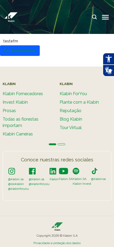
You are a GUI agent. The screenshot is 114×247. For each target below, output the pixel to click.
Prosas (9, 110)
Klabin (54, 179)
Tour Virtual (71, 127)
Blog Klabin (71, 119)
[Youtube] (63, 171)
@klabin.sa (16, 179)
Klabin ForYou (73, 93)
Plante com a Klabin (79, 102)
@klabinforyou (18, 189)
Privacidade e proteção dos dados (57, 243)
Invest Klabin (15, 102)
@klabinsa (98, 179)
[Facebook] (32, 171)
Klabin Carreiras (18, 133)
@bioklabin (16, 184)
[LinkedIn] (53, 171)
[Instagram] (11, 171)
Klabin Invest (82, 184)
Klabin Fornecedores (23, 93)
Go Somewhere (20, 50)
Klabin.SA (66, 179)
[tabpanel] (28, 111)
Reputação (70, 110)
